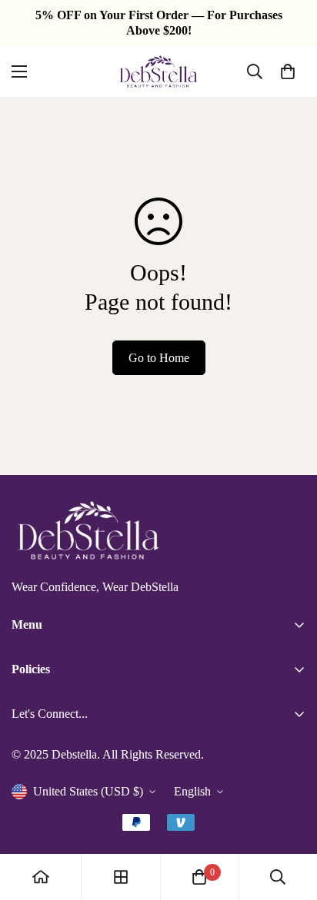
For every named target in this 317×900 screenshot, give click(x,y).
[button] (287, 71)
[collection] (120, 877)
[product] (41, 877)
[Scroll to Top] (289, 818)
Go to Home (158, 357)
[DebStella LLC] (158, 71)
